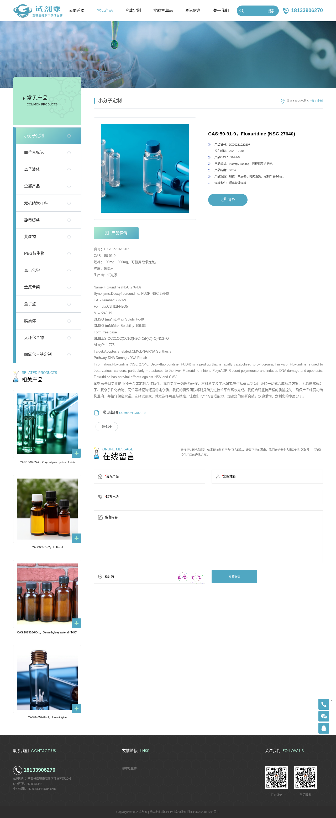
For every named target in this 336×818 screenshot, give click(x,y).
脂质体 (30, 321)
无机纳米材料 (36, 203)
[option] (145, 169)
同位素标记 (34, 152)
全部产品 (32, 186)
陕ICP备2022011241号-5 (203, 812)
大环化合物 (34, 338)
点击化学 (32, 270)
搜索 (270, 11)
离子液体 (32, 169)
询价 (231, 200)
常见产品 (300, 101)
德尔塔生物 (129, 768)
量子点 (30, 304)
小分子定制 (34, 136)
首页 (289, 101)
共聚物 (30, 237)
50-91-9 (107, 426)
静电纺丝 (32, 220)
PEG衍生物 (34, 253)
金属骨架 (32, 287)
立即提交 (234, 576)
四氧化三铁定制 (38, 354)
